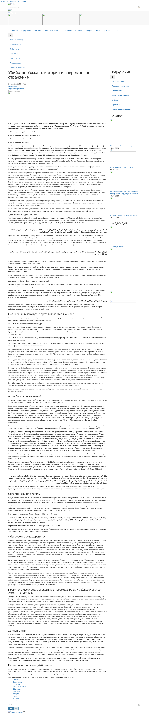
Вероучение (26, 30)
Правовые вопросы (17, 67)
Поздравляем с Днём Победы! (122, 167)
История (89, 30)
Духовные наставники (120, 95)
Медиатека (14, 53)
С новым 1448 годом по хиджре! (122, 146)
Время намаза (15, 44)
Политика (37, 30)
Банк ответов (15, 58)
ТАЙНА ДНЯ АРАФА (117, 246)
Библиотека (14, 49)
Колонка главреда (17, 39)
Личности (78, 30)
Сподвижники (13, 86)
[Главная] (13, 12)
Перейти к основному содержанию (13, 1)
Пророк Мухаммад (119, 81)
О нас (116, 30)
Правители (116, 104)
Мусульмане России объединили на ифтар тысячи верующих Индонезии (124, 192)
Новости (15, 30)
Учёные (115, 100)
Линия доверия (16, 63)
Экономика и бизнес (52, 30)
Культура (107, 30)
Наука (98, 30)
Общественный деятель (121, 109)
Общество (68, 30)
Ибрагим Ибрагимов (16, 88)
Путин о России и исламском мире (123, 215)
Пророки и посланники (120, 86)
